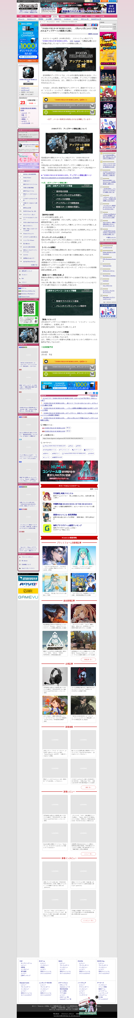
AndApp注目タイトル (50, 450)
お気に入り (96, 1)
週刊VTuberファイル (28, 191)
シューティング (103, 993)
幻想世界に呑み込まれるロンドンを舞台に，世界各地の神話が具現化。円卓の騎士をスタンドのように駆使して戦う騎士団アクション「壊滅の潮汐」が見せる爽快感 (83, 846)
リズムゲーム (103, 995)
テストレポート (84, 987)
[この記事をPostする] (85, 25)
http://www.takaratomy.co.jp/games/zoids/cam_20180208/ (60, 178)
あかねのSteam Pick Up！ (29, 261)
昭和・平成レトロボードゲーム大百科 (30, 229)
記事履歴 (104, 1)
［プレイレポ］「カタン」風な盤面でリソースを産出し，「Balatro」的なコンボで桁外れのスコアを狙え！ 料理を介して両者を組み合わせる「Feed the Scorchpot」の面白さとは (83, 818)
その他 (101, 997)
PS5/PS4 (40, 16)
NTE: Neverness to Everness (109, 259)
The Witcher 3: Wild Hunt (109, 275)
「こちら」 (76, 1007)
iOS (71, 41)
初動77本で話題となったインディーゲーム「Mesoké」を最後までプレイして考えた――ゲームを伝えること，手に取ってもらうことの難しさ (28, 479)
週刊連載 (23, 971)
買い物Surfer (26, 243)
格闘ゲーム (102, 989)
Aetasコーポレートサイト (28, 568)
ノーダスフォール (107, 247)
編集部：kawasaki (93, 34)
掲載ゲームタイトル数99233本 (28, 11)
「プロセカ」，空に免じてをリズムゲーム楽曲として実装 (54, 594)
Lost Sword (105, 280)
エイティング (25, 90)
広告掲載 (78, 1013)
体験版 (23, 119)
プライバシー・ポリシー (67, 1013)
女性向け (63, 16)
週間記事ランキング (27, 271)
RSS (19, 1)
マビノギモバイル (107, 285)
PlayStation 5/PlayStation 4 (28, 293)
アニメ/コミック (64, 450)
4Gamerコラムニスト (28, 233)
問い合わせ (48, 1)
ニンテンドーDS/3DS (45, 983)
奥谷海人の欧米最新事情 (29, 174)
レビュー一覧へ (88, 854)
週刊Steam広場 (27, 207)
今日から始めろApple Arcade (30, 222)
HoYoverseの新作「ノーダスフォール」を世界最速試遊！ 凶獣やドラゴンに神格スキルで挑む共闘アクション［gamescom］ (109, 182)
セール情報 (49, 19)
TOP (20, 16)
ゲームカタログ (103, 999)
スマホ (55, 16)
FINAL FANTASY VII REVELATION (109, 253)
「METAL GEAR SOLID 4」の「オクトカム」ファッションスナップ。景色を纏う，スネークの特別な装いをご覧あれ (28, 364)
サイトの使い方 (38, 1)
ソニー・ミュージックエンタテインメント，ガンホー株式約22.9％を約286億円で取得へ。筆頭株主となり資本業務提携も (109, 165)
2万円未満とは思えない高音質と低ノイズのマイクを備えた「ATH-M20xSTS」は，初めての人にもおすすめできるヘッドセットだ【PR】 (54, 690)
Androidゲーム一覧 (96, 19)
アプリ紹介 (63, 993)
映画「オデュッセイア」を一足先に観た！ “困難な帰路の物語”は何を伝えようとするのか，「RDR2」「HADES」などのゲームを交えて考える (28, 387)
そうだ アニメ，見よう (29, 214)
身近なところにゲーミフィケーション (30, 250)
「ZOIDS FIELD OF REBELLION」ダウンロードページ (70, 106)
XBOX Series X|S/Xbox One (28, 291)
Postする (89, 24)
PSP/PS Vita (100, 961)
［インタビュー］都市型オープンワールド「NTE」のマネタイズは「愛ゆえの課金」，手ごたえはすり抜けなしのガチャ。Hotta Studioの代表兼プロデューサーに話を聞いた (109, 207)
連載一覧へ (35, 264)
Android (77, 41)
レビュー (24, 117)
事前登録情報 (64, 989)
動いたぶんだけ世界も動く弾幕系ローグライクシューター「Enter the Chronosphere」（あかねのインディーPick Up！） (83, 752)
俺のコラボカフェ (28, 225)
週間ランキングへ (112, 237)
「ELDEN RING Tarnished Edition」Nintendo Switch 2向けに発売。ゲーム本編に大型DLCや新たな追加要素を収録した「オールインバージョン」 (109, 232)
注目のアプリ (57, 19)
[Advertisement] (69, 942)
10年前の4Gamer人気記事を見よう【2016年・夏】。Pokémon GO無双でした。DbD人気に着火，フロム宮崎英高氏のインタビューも (28, 409)
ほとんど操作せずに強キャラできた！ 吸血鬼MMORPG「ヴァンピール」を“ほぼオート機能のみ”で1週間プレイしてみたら (28, 434)
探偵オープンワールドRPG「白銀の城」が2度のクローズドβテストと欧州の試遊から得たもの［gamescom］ (83, 883)
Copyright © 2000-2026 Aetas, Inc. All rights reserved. (67, 1015)
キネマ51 (25, 254)
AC (86, 16)
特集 (22, 115)
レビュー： (32, 146)
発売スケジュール (45, 971)
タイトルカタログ (45, 973)
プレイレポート (64, 965)
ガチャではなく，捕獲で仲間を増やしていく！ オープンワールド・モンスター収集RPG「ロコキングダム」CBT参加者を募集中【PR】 (55, 718)
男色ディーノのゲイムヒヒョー (30, 194)
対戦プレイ (56, 453)
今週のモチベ (26, 181)
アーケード (100, 983)
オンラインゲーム (26, 963)
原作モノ (46, 453)
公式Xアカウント (27, 1)
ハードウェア (78, 16)
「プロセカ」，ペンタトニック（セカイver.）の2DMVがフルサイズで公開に (82, 567)
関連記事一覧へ (94, 396)
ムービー (76, 19)
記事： (27, 146)
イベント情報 (103, 987)
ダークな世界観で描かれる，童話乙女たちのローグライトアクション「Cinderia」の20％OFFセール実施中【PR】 (83, 689)
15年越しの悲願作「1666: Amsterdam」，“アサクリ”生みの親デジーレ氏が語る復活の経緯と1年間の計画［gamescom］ (83, 912)
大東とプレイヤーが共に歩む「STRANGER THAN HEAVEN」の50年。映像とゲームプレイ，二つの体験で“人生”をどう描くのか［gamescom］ (28, 504)
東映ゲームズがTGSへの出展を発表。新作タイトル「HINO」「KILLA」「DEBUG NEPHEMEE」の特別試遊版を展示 (54, 653)
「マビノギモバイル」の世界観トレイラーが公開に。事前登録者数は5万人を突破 (83, 594)
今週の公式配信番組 (28, 187)
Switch (47, 16)
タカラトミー (25, 88)
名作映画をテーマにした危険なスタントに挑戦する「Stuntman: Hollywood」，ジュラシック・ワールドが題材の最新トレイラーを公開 (83, 653)
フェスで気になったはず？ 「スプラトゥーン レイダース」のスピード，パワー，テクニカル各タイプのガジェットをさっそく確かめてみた (28, 456)
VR (70, 16)
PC (26, 16)
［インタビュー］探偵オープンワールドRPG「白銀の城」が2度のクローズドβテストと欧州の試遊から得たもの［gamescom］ (28, 526)
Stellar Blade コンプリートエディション (109, 298)
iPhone (71, 446)
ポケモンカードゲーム (108, 270)
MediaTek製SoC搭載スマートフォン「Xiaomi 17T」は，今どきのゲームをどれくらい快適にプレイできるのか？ (54, 845)
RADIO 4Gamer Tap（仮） (30, 211)
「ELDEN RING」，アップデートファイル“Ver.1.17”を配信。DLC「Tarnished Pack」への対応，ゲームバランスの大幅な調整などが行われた (109, 190)
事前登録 (41, 19)
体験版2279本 (33, 12)
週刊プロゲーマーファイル (30, 184)
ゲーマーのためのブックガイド (30, 218)
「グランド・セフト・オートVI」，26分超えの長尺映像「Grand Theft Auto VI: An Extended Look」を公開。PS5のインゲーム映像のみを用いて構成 (109, 199)
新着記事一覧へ (88, 659)
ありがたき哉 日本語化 (29, 247)
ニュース (24, 113)
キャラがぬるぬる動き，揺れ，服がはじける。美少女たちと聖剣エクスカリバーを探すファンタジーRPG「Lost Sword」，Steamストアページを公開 (109, 156)
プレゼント (24, 274)
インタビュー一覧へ (88, 920)
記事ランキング (25, 975)
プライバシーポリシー (27, 556)
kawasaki (57, 457)
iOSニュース (21, 19)
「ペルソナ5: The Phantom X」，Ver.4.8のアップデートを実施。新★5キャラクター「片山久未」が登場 (54, 568)
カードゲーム (103, 991)
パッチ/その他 (25, 123)
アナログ (93, 16)
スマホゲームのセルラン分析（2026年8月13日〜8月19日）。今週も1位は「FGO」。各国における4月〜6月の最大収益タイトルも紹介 (83, 781)
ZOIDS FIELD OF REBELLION (28, 80)
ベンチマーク (83, 995)
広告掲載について (26, 564)
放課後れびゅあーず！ (29, 258)
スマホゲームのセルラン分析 (30, 199)
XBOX (32, 16)
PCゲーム (23, 288)
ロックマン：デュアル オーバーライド (108, 291)
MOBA (79, 446)
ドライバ (24, 282)
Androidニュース (31, 19)
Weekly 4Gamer (27, 177)
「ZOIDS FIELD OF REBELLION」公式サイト (70, 100)
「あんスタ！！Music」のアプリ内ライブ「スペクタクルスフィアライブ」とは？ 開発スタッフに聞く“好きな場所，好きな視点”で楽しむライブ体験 (28, 549)
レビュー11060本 (23, 12)
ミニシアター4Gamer (28, 240)
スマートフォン (63, 983)
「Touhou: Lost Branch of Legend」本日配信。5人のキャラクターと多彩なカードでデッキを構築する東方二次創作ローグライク (109, 215)
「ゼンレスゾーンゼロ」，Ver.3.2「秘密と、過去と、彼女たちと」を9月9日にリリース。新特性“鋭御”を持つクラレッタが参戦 (83, 626)
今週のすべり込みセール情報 (30, 203)
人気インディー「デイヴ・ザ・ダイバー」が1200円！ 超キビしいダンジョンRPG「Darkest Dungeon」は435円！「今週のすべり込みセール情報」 (54, 753)
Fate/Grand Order (107, 265)
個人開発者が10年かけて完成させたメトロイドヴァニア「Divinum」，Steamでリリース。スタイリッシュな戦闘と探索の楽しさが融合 (55, 626)
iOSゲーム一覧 (84, 19)
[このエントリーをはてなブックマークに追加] (96, 25)
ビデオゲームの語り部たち (30, 237)
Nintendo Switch (25, 296)
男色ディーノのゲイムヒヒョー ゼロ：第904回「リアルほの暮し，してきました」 (54, 780)
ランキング (112, 1)
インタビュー (67, 19)
